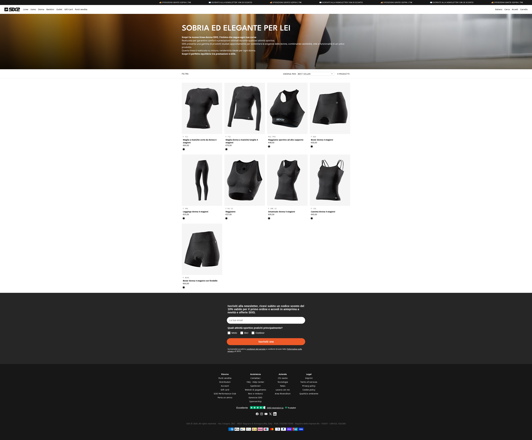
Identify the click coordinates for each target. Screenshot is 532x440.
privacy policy (284, 261)
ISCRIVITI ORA (284, 251)
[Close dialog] (316, 193)
